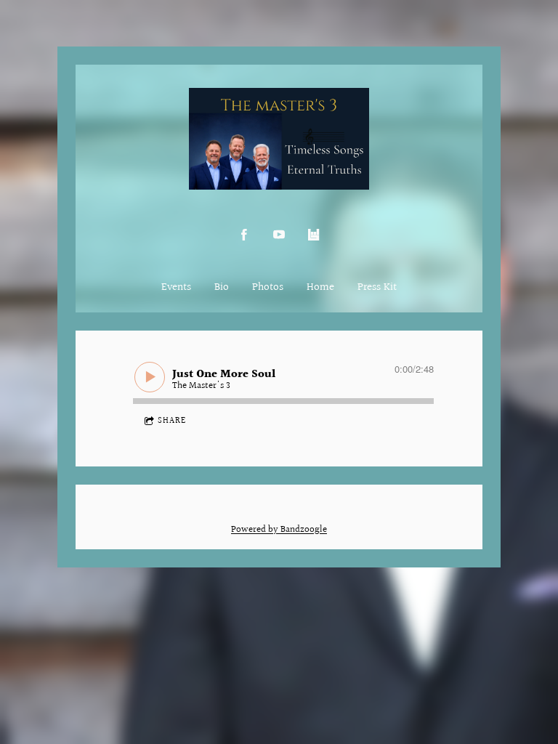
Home (320, 288)
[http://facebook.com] (244, 234)
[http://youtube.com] (279, 234)
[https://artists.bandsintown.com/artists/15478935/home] (314, 234)
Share (172, 421)
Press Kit (377, 288)
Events (176, 288)
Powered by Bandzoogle (279, 529)
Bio (221, 288)
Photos (267, 288)
